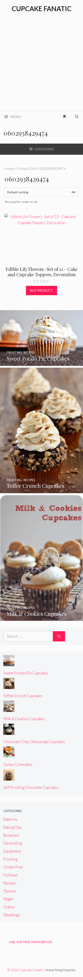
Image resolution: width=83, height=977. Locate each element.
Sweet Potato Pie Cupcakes (25, 673)
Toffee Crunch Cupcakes (22, 695)
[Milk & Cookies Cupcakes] (41, 618)
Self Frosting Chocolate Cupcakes (30, 787)
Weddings (11, 915)
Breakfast (11, 835)
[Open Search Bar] (77, 116)
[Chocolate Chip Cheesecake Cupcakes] (8, 731)
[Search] (59, 636)
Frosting (10, 859)
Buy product (41, 290)
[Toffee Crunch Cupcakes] (41, 490)
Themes (9, 891)
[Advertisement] (41, 67)
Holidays (10, 875)
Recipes (9, 883)
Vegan (8, 899)
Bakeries (10, 819)
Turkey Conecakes (17, 764)
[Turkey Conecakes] (8, 754)
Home (9, 169)
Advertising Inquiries (61, 970)
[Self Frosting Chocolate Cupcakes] (8, 777)
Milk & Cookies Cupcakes (24, 718)
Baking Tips (12, 827)
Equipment (12, 851)
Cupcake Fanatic (41, 8)
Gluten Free (13, 867)
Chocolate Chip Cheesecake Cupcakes (34, 741)
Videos (9, 907)
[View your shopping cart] (64, 116)
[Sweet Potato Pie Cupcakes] (41, 362)
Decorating (12, 843)
